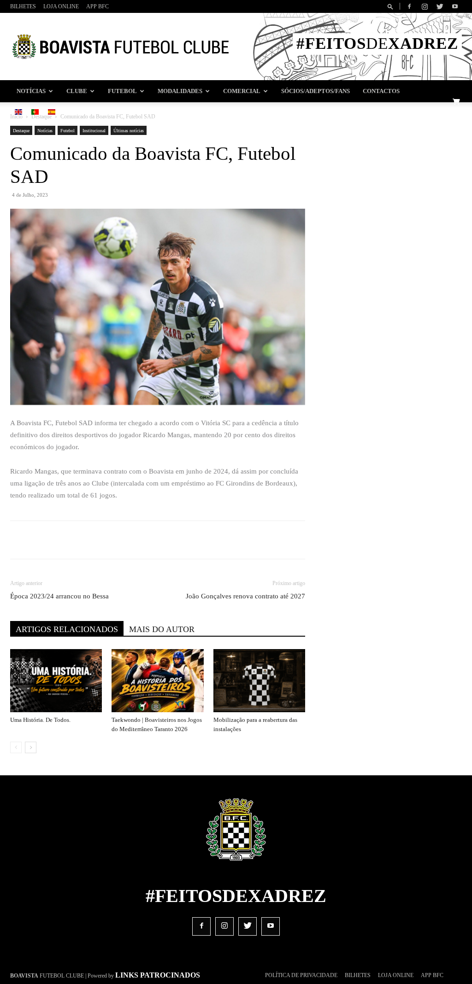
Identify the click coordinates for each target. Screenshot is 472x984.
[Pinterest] (139, 540)
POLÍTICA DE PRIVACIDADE (301, 975)
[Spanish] (51, 112)
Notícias (31, 91)
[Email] (182, 540)
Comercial (241, 91)
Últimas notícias (128, 130)
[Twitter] (440, 6)
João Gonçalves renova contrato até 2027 (245, 596)
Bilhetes (23, 6)
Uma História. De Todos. (40, 719)
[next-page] (30, 747)
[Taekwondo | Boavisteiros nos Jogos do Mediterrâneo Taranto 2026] (157, 680)
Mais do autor (162, 629)
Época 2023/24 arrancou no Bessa (59, 596)
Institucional (94, 130)
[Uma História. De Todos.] (56, 680)
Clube (76, 91)
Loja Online (61, 6)
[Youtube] (455, 6)
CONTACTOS (381, 91)
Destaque (21, 130)
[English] (18, 112)
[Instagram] (424, 6)
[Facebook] (409, 6)
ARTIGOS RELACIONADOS (67, 629)
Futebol (122, 91)
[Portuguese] (35, 112)
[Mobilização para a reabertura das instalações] (259, 680)
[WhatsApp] (161, 540)
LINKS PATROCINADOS (157, 975)
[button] (392, 6)
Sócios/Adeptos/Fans (315, 91)
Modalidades (180, 91)
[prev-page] (16, 747)
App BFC (97, 6)
